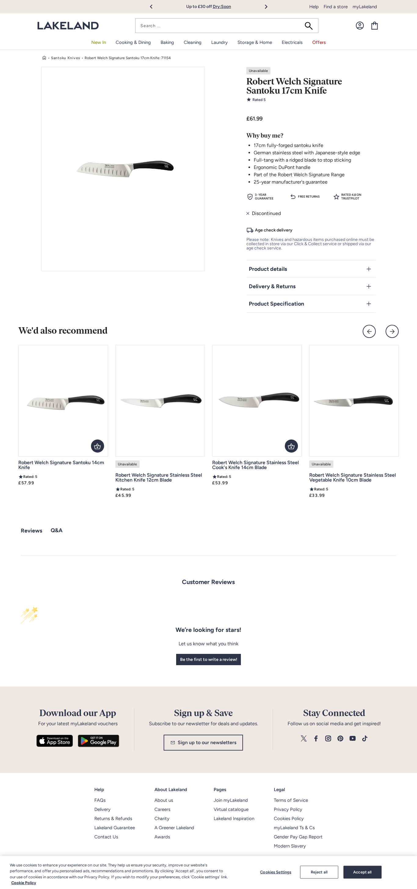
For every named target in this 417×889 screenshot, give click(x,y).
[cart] (374, 25)
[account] (360, 25)
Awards (162, 837)
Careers (162, 809)
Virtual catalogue (231, 809)
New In (98, 42)
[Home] (44, 58)
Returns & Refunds (113, 818)
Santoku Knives (65, 58)
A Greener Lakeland (174, 827)
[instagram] (328, 739)
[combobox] (226, 25)
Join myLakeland (231, 800)
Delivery (102, 809)
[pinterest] (340, 739)
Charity (161, 818)
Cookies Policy (289, 818)
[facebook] (316, 739)
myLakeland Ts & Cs (294, 827)
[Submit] (310, 25)
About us (163, 800)
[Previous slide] (369, 331)
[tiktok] (364, 739)
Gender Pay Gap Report (298, 837)
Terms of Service (291, 800)
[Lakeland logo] (68, 26)
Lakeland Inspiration (234, 818)
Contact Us (106, 837)
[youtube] (352, 739)
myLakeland (365, 6)
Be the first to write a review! (208, 659)
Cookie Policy (23, 882)
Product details (268, 269)
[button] (154, 6)
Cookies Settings (275, 872)
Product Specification (276, 303)
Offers (319, 42)
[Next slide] (392, 331)
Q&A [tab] (57, 530)
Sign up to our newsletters (207, 742)
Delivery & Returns (272, 286)
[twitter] (303, 739)
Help (314, 6)
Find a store (336, 6)
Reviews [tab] (31, 530)
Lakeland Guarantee (114, 827)
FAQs (100, 800)
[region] (208, 872)
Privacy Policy (288, 809)
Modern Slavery (290, 846)
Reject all (319, 872)
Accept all (362, 872)
